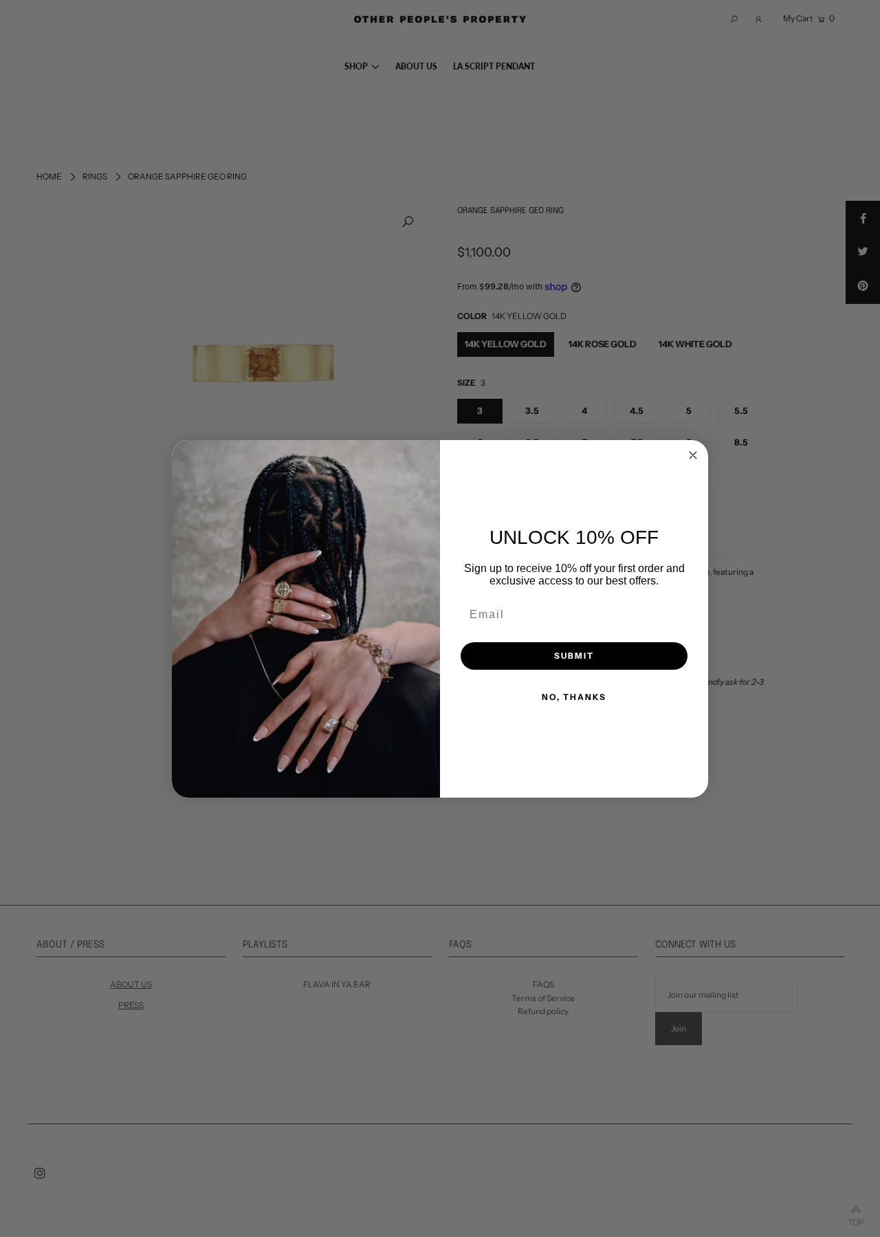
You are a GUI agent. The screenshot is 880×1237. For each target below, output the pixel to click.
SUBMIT (574, 655)
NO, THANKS (574, 697)
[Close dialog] (693, 455)
